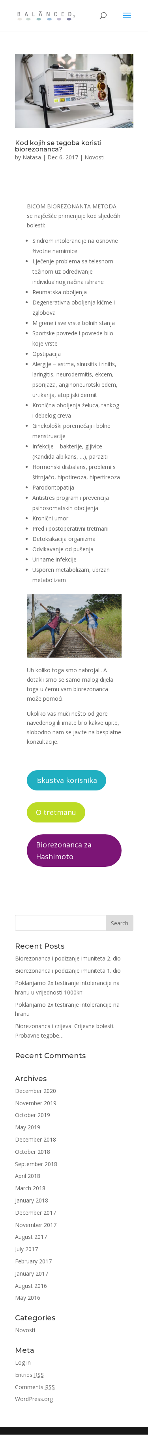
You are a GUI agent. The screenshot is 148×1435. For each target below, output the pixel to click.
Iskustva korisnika (66, 780)
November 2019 (35, 1103)
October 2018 (32, 1151)
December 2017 (35, 1212)
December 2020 (35, 1091)
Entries (29, 1374)
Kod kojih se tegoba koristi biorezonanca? (58, 146)
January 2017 (31, 1273)
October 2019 (32, 1115)
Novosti (94, 157)
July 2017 (26, 1249)
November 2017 (35, 1225)
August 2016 (31, 1285)
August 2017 (31, 1236)
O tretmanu (56, 812)
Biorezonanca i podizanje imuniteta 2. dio (68, 958)
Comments (35, 1387)
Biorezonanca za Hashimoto (64, 851)
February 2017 (33, 1261)
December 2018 (35, 1139)
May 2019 (27, 1127)
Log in (23, 1362)
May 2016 (27, 1297)
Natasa (31, 157)
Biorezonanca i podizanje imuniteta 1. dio (68, 970)
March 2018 (30, 1188)
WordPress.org (34, 1399)
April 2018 (27, 1176)
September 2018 (36, 1164)
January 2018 (31, 1200)
